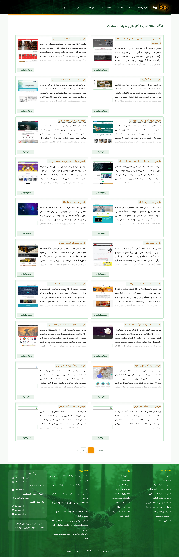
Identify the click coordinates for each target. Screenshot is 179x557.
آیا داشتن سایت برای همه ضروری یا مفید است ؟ (71, 536)
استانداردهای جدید (120, 498)
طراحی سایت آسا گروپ (151, 80)
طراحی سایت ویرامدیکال (150, 202)
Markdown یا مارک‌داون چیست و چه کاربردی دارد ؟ (69, 505)
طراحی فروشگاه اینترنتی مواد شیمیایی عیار (66, 161)
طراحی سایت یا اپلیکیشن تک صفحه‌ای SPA (70, 520)
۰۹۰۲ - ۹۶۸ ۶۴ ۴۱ (22, 482)
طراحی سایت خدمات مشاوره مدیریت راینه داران (139, 161)
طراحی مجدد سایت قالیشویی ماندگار (69, 39)
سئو (130, 7)
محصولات (106, 7)
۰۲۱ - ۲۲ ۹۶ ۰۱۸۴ (22, 478)
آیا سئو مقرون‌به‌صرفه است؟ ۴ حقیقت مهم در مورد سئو (69, 478)
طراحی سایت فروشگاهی (159, 493)
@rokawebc (20, 514)
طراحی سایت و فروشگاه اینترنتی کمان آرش (66, 325)
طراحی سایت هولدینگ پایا (74, 202)
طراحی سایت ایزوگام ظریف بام (147, 406)
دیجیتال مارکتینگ (161, 511)
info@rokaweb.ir (22, 498)
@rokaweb (20, 490)
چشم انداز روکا (122, 502)
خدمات (121, 7)
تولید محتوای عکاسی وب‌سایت (156, 507)
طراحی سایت (142, 7)
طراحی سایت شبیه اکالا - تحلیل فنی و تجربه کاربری (69, 487)
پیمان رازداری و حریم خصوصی (116, 485)
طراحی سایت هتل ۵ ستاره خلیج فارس (144, 284)
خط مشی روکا (123, 507)
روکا (154, 7)
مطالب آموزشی (122, 489)
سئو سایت (165, 480)
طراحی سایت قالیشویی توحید (148, 366)
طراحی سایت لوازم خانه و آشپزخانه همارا (143, 325)
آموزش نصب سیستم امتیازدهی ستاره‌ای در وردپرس (70, 496)
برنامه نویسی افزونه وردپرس (157, 502)
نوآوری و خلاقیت (122, 493)
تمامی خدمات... (162, 520)
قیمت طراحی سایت (120, 511)
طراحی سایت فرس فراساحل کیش (70, 366)
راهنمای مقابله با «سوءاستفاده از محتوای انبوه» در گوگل (71, 514)
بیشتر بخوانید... (100, 70)
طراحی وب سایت (162, 476)
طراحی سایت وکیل (152, 243)
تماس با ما (64, 7)
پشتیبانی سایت (162, 516)
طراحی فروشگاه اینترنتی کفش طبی (145, 120)
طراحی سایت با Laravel (159, 489)
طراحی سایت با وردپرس (159, 485)
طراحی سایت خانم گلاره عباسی (71, 406)
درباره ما (125, 480)
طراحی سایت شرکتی (161, 498)
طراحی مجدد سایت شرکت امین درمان (68, 80)
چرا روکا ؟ (125, 476)
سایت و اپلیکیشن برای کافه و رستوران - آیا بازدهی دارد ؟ (70, 527)
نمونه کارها (90, 7)
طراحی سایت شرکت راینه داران (72, 120)
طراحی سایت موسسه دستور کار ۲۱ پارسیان (66, 284)
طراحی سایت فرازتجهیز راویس (72, 243)
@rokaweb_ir (21, 510)
